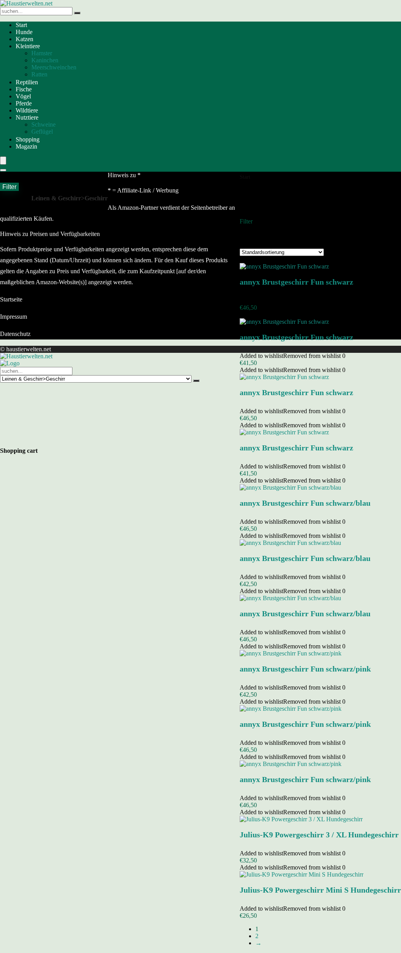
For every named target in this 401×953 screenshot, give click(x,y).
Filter (9, 186)
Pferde (24, 103)
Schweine (43, 124)
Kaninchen (44, 60)
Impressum (13, 316)
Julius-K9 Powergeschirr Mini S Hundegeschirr (320, 890)
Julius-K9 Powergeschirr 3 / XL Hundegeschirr (319, 834)
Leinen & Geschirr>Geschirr (69, 198)
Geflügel (42, 131)
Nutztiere (27, 117)
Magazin (26, 146)
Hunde (24, 32)
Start (21, 25)
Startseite (11, 299)
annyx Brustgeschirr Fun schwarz (296, 282)
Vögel (23, 96)
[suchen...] (77, 13)
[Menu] (3, 160)
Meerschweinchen (53, 67)
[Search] (3, 170)
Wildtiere (27, 110)
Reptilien (27, 82)
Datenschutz (15, 333)
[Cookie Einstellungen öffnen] (58, 439)
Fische (24, 89)
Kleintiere (28, 46)
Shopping (28, 139)
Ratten (39, 74)
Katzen (24, 39)
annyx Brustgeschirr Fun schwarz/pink (305, 668)
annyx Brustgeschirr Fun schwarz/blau (305, 503)
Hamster (41, 53)
